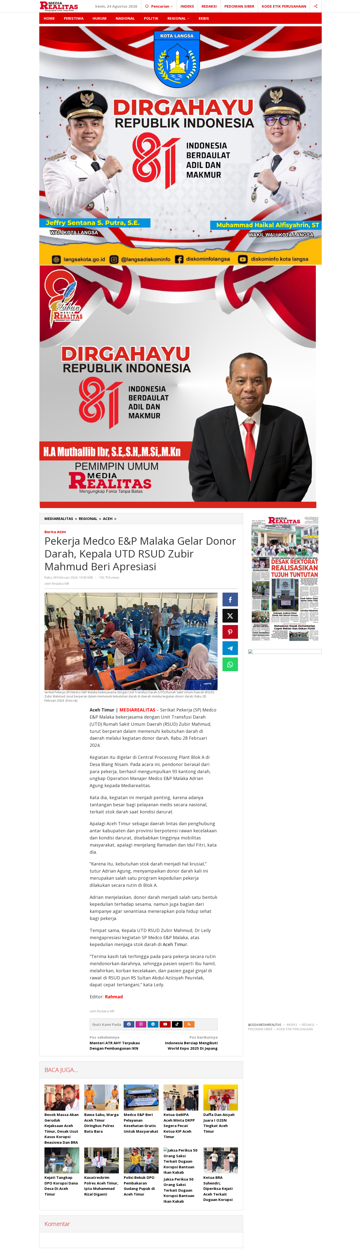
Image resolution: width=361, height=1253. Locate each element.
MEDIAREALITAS (137, 710)
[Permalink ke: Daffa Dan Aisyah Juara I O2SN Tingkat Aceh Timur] (220, 1098)
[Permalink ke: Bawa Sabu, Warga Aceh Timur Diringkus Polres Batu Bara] (101, 1098)
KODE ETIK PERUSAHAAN (295, 1029)
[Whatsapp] (230, 664)
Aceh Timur (175, 944)
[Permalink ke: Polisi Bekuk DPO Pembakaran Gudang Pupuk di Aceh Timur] (141, 1160)
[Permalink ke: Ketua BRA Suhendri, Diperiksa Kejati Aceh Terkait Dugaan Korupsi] (220, 1160)
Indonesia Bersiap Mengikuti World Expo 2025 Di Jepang (191, 1043)
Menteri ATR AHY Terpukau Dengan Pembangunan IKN (115, 1043)
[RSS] (189, 1024)
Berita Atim (55, 531)
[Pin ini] (230, 632)
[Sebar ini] (230, 599)
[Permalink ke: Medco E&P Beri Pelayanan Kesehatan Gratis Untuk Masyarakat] (141, 1098)
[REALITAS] (58, 6)
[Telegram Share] (230, 648)
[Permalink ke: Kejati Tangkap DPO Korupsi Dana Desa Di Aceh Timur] (61, 1160)
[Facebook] (129, 1024)
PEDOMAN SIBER (260, 1029)
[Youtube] (165, 1024)
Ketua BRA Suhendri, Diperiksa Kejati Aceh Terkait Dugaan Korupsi (218, 1188)
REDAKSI (308, 1024)
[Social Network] (316, 6)
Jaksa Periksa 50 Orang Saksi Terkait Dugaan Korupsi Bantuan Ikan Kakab (179, 1190)
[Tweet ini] (230, 616)
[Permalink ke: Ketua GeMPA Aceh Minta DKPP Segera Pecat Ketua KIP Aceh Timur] (181, 1098)
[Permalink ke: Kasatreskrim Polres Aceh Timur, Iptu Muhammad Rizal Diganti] (101, 1160)
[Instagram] (141, 1024)
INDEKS (292, 1024)
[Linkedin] (153, 1024)
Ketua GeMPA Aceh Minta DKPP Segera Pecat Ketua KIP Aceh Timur (179, 1125)
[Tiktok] (177, 1024)
